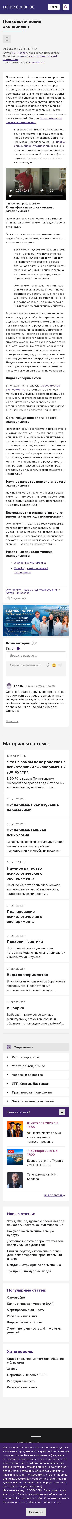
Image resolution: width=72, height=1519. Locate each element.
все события (53, 1195)
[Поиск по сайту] (66, 7)
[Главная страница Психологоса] (20, 7)
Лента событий (18, 1112)
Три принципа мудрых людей (29, 1271)
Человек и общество (27, 1075)
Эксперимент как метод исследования (32, 589)
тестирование (42, 145)
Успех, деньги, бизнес (28, 1066)
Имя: (12, 648)
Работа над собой (25, 1057)
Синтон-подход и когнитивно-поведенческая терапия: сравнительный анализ (34, 1255)
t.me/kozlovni (36, 62)
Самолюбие (16, 1297)
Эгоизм (12, 1369)
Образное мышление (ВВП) (27, 1375)
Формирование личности (26, 1310)
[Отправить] (60, 665)
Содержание (23, 1047)
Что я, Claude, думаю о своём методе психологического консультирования (35, 1223)
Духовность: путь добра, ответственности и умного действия (35, 1243)
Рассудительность (21, 1381)
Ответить (12, 721)
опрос (28, 145)
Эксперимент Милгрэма (30, 562)
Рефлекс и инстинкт (22, 1316)
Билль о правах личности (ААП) (31, 1304)
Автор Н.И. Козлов (18, 592)
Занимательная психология (33, 1101)
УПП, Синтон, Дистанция (31, 1083)
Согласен (36, 1512)
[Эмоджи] (54, 665)
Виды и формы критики (24, 1322)
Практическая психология (32, 1092)
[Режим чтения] (7, 39)
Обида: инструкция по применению (34, 1265)
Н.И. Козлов (19, 52)
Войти (54, 6)
